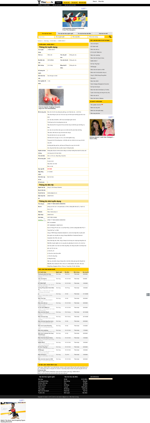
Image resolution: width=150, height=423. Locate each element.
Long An (66, 387)
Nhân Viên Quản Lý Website (97, 98)
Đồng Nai (85, 381)
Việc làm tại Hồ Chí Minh (70, 5)
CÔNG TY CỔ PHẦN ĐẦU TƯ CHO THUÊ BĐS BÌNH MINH (46, 344)
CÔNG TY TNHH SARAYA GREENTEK (56, 203)
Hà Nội (66, 294)
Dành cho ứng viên (95, 107)
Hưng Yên (84, 389)
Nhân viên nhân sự (42, 303)
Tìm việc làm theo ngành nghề (65, 33)
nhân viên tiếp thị (42, 278)
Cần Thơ (85, 390)
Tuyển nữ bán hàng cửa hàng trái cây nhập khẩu (101, 92)
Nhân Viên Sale (42, 298)
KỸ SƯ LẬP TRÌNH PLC (43, 307)
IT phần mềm (41, 392)
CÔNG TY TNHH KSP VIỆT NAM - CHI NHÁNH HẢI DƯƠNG (46, 291)
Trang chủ (58, 2)
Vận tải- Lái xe (41, 387)
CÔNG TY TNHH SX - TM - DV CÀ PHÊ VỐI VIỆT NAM (46, 285)
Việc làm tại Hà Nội (57, 5)
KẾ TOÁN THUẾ (42, 283)
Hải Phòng (67, 287)
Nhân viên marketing (43, 330)
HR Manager (41, 350)
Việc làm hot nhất (103, 33)
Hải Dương (66, 389)
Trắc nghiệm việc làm (96, 104)
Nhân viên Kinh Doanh (43, 312)
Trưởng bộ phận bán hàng (44, 274)
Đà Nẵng (85, 383)
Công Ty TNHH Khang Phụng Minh (98, 75)
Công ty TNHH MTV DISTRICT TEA (46, 331)
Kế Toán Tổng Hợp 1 (43, 347)
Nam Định (85, 392)
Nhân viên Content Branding (45, 325)
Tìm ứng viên (74, 2)
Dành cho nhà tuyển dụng (97, 110)
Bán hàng (46, 41)
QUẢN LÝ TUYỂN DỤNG (44, 5)
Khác (65, 383)
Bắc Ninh (85, 385)
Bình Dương (67, 312)
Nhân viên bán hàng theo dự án (45, 321)
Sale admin (93, 78)
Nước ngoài (67, 392)
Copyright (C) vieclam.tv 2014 (44, 397)
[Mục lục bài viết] (148, 294)
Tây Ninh (67, 354)
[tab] (58, 2)
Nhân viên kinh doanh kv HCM (45, 359)
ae (38, 294)
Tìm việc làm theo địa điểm (84, 33)
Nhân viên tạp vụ (42, 354)
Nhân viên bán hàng (43, 316)
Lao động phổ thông (43, 381)
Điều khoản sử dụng (74, 397)
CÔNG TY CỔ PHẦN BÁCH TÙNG (46, 348)
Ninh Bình (67, 274)
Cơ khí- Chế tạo (42, 385)
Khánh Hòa (66, 390)
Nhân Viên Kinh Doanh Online (45, 338)
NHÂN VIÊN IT (41, 342)
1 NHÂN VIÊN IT (61, 41)
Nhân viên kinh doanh (43, 390)
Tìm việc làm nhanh (47, 33)
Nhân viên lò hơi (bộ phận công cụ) (98, 72)
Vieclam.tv (40, 41)
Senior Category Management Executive (100, 84)
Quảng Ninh (84, 387)
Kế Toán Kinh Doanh (95, 87)
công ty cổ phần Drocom (43, 336)
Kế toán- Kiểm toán (43, 383)
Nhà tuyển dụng (82, 2)
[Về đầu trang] (148, 421)
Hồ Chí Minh (53, 41)
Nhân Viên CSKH (94, 81)
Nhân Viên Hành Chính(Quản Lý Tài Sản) (100, 89)
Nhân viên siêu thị (95, 95)
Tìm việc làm (66, 2)
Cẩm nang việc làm (95, 113)
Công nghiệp (41, 389)
